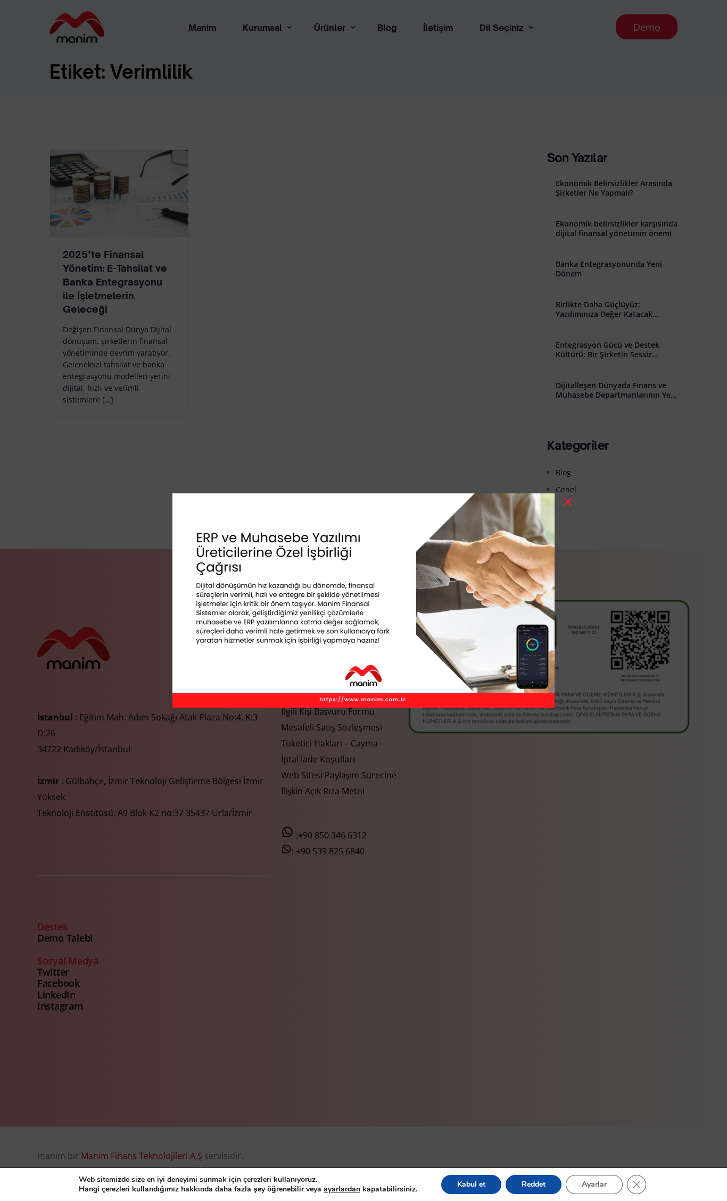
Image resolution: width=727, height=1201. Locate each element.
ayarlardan (342, 1189)
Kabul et (471, 1184)
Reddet (534, 1184)
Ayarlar (594, 1184)
